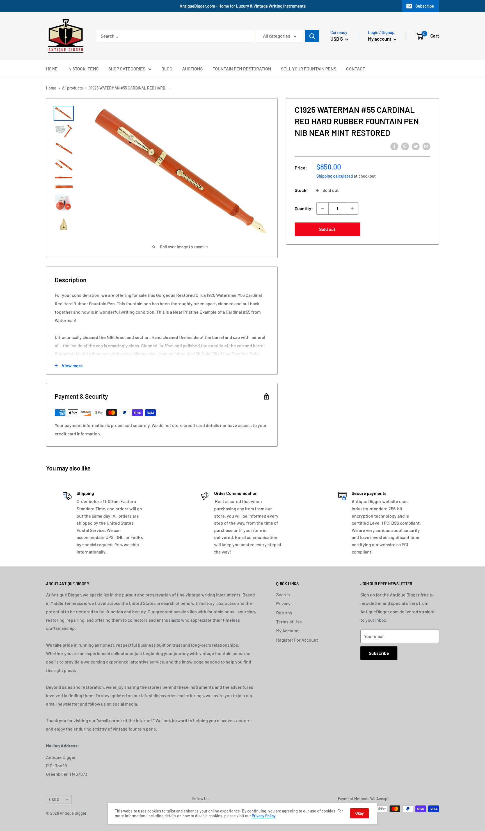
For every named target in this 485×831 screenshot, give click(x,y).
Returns (284, 612)
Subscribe (424, 5)
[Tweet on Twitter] (416, 146)
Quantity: (304, 208)
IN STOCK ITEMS (83, 68)
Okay (359, 813)
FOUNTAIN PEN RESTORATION (241, 68)
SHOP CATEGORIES (126, 68)
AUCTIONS (192, 68)
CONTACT (355, 68)
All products (72, 88)
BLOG (166, 68)
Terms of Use (289, 621)
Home (51, 88)
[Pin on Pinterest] (405, 146)
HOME (52, 68)
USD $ (54, 799)
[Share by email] (426, 146)
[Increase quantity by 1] (352, 208)
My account (380, 39)
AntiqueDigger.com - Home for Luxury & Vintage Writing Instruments (243, 5)
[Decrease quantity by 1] (322, 208)
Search (283, 594)
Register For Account (297, 639)
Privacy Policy (264, 815)
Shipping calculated (334, 175)
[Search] (312, 36)
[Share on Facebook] (394, 146)
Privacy (283, 603)
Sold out (327, 229)
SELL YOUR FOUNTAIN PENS (308, 68)
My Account (287, 630)
